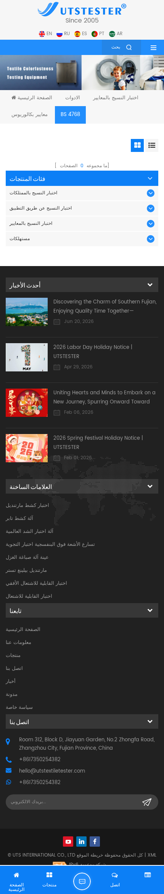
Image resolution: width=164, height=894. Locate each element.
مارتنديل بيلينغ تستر (26, 570)
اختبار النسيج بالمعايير (115, 98)
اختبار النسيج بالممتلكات (33, 193)
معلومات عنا (18, 643)
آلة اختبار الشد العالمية (29, 532)
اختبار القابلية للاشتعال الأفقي (36, 583)
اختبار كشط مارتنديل (27, 506)
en (49, 33)
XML (152, 855)
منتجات (13, 656)
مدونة (12, 695)
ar (119, 33)
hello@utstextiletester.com (52, 771)
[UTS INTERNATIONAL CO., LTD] (82, 12)
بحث (115, 47)
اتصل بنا (14, 669)
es (84, 33)
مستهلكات (20, 238)
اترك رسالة (82, 881)
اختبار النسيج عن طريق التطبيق (41, 208)
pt (102, 33)
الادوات (72, 98)
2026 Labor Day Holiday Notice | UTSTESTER (92, 352)
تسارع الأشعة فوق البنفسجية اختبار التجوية (50, 545)
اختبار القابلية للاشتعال (29, 596)
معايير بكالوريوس (29, 115)
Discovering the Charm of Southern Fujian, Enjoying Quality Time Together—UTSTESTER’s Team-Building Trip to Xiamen (105, 307)
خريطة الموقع (90, 855)
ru (67, 33)
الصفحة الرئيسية (35, 98)
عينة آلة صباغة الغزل (27, 558)
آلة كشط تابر (19, 519)
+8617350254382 (40, 760)
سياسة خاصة (19, 708)
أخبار (11, 682)
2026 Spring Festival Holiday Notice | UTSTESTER (98, 443)
